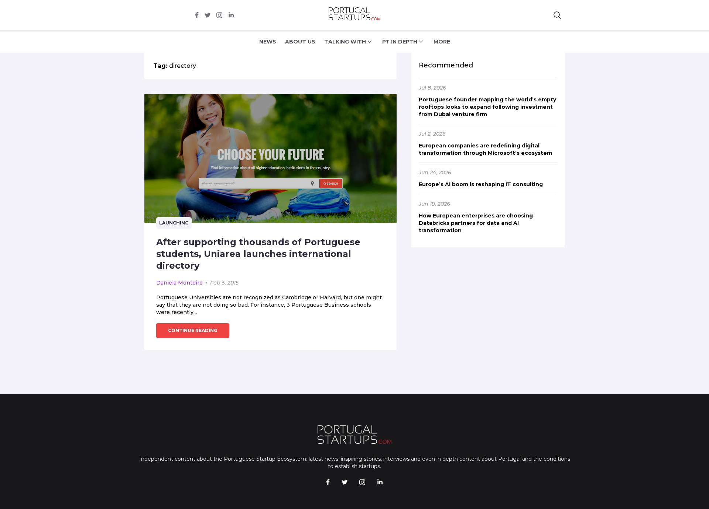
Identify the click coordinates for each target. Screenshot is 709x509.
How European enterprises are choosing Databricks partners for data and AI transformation (476, 223)
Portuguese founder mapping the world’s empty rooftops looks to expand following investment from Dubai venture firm (487, 107)
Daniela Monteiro (179, 282)
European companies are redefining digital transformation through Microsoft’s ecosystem (485, 149)
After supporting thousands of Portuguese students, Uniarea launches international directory (258, 254)
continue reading (193, 330)
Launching (174, 223)
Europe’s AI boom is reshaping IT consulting (481, 184)
